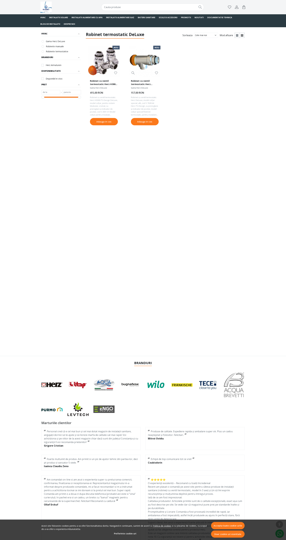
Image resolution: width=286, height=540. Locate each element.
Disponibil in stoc (54, 78)
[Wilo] (156, 384)
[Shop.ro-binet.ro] (58, 7)
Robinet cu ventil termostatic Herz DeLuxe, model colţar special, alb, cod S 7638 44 (144, 82)
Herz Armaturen (53, 65)
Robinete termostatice (57, 51)
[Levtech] (78, 409)
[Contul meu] (236, 7)
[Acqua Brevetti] (234, 385)
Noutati (199, 17)
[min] (50, 92)
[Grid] (242, 35)
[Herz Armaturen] (52, 385)
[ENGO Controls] (104, 409)
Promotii (186, 17)
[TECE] (208, 385)
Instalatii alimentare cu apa (87, 17)
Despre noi (69, 24)
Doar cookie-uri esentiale (227, 534)
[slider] (42, 97)
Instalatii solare (58, 17)
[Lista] (237, 35)
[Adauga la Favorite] (115, 73)
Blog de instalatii (50, 24)
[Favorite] (229, 7)
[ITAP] (78, 385)
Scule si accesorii (168, 17)
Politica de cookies (162, 525)
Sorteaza (187, 35)
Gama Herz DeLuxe (55, 41)
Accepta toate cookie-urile (228, 525)
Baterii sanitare (146, 17)
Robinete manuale (55, 46)
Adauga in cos (103, 121)
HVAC (43, 17)
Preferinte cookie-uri (125, 533)
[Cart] (244, 7)
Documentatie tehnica (219, 17)
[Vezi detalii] (92, 73)
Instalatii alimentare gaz (120, 17)
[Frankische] (182, 385)
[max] (71, 92)
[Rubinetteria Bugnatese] (130, 385)
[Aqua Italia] (104, 385)
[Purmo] (52, 409)
